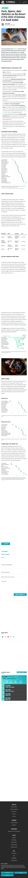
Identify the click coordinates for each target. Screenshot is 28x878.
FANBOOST (14, 858)
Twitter (5, 636)
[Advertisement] (14, 499)
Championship (14, 844)
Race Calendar (14, 860)
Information (14, 853)
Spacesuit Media (14, 822)
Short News (14, 840)
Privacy (14, 814)
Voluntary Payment (14, 809)
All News (14, 837)
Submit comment (19, 594)
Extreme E (15, 48)
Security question (5, 572)
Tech (14, 855)
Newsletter (13, 636)
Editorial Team (14, 806)
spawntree (14, 825)
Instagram (11, 636)
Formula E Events (21, 672)
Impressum (14, 811)
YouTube (8, 636)
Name (3, 558)
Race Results (14, 842)
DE (23, 2)
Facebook (2, 636)
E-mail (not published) (6, 565)
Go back (6, 543)
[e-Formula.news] (8, 2)
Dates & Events (14, 847)
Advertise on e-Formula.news (14, 831)
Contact (14, 816)
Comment (3, 582)
